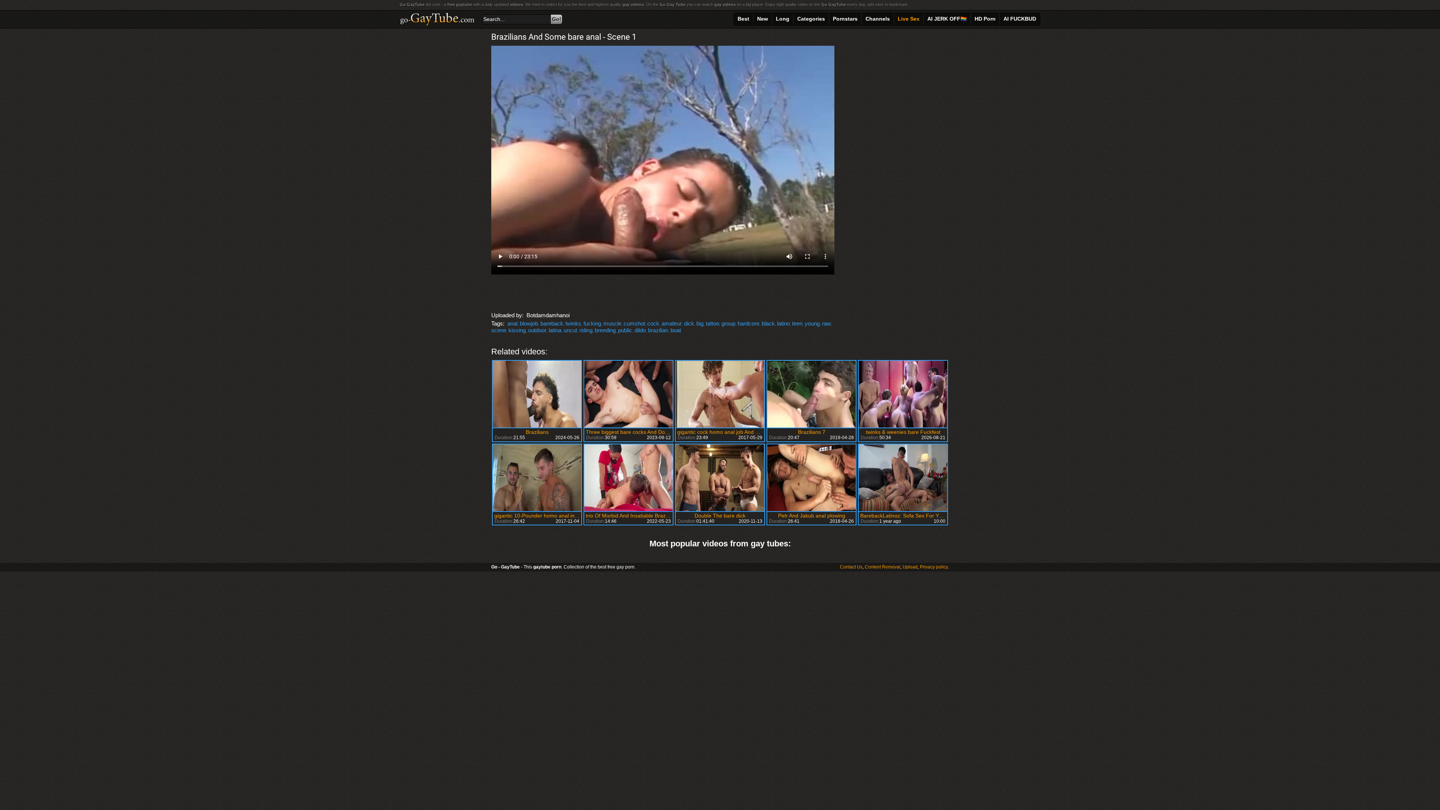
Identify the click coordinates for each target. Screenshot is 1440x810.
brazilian (658, 330)
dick (689, 323)
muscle (612, 323)
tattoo (712, 323)
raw (826, 323)
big (700, 323)
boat (675, 330)
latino (783, 323)
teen (797, 323)
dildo (640, 330)
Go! (556, 19)
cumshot (634, 323)
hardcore (748, 323)
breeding (605, 330)
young (812, 323)
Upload (910, 567)
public (625, 330)
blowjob (529, 323)
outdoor (537, 330)
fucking (592, 323)
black (768, 323)
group (728, 323)
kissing (517, 330)
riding (585, 330)
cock (653, 323)
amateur (672, 323)
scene (498, 330)
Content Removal (882, 567)
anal (512, 323)
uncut (570, 330)
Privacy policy (934, 567)
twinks (573, 323)
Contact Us (851, 567)
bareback (551, 323)
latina (555, 330)
